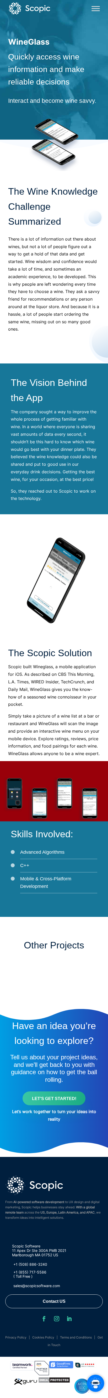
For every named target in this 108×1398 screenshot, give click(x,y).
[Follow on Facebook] (44, 1318)
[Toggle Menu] (95, 8)
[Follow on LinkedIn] (69, 1318)
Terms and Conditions (76, 1337)
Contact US (54, 1301)
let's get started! (54, 1098)
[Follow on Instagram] (56, 1318)
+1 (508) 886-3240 (30, 1264)
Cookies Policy (43, 1337)
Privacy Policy (15, 1337)
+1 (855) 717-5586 (29, 1272)
